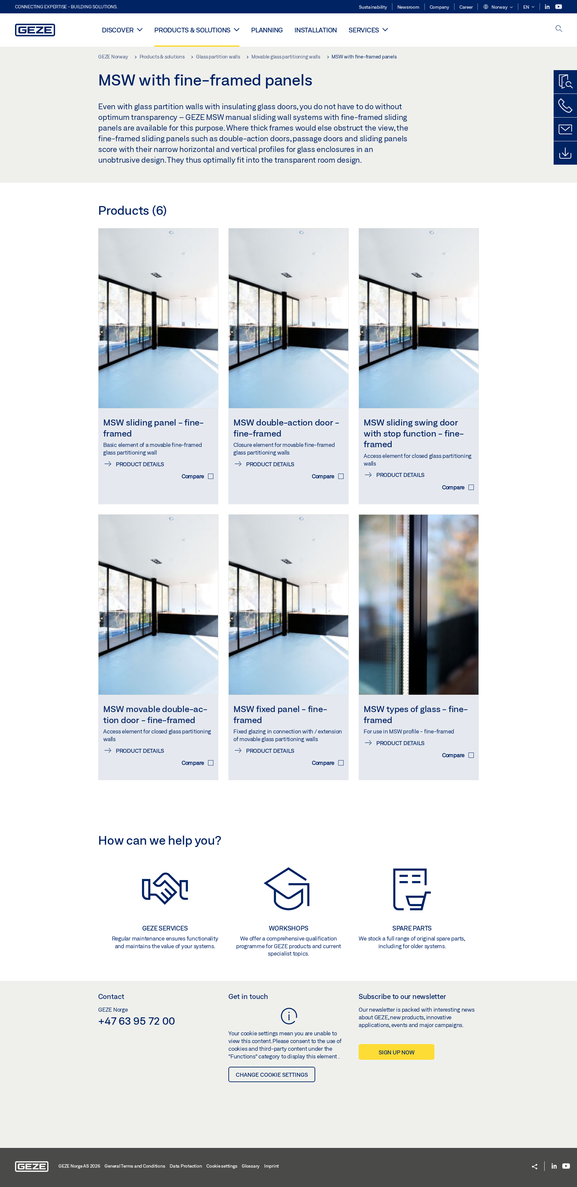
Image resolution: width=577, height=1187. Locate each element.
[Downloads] (565, 153)
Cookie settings (221, 1166)
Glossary (250, 1166)
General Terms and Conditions (135, 1166)
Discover (118, 30)
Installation (316, 30)
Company (439, 7)
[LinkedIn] (548, 7)
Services (364, 30)
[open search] (559, 29)
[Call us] (565, 105)
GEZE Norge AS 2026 (79, 1166)
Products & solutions (192, 30)
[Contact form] (565, 129)
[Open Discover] (140, 29)
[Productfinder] (565, 82)
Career (466, 7)
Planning (267, 30)
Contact (111, 996)
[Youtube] (558, 7)
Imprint (271, 1166)
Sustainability (373, 7)
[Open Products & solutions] (236, 29)
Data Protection (186, 1166)
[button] (498, 7)
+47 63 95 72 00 (136, 1021)
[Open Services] (385, 29)
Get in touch (248, 996)
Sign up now (396, 1052)
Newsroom (408, 7)
